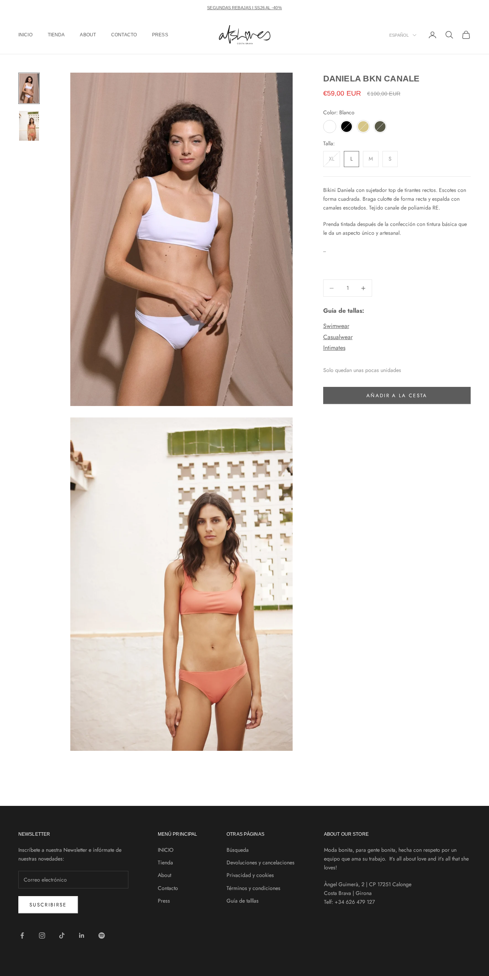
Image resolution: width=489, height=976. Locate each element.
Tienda (56, 34)
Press (160, 34)
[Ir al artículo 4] (29, 125)
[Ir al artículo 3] (29, 88)
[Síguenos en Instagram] (42, 935)
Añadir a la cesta (396, 395)
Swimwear (336, 326)
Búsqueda (238, 850)
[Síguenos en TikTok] (62, 935)
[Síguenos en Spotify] (101, 935)
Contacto (124, 34)
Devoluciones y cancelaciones (261, 862)
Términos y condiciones (253, 888)
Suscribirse (48, 904)
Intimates (334, 347)
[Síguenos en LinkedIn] (82, 935)
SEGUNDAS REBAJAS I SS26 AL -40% (244, 7)
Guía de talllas (243, 901)
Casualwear (338, 337)
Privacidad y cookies (250, 875)
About (88, 34)
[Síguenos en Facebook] (22, 935)
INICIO (25, 34)
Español (399, 35)
